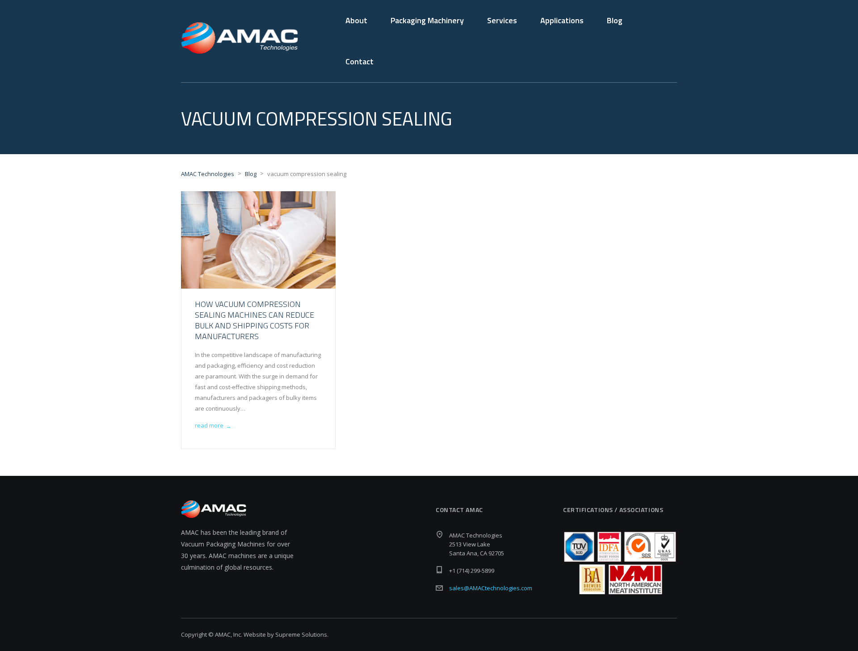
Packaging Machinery (427, 20)
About (356, 20)
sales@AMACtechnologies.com (490, 588)
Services (502, 20)
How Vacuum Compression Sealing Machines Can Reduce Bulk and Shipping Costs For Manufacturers (254, 320)
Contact (359, 61)
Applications (562, 20)
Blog (614, 20)
